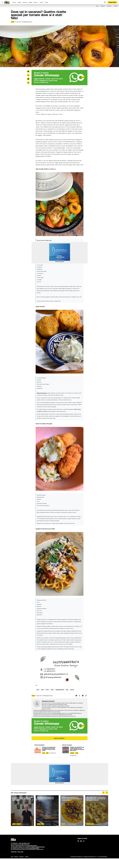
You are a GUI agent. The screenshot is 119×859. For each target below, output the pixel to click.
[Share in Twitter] (28, 75)
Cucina (12, 21)
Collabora (115, 6)
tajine (67, 689)
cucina (37, 689)
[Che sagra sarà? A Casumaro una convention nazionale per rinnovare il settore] (96, 810)
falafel (42, 689)
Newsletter (109, 6)
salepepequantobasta (60, 689)
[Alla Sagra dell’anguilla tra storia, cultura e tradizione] (47, 810)
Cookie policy (14, 851)
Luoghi (76, 752)
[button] (2, 2)
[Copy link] (28, 82)
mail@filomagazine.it (40, 846)
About (97, 6)
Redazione (103, 6)
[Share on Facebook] (28, 71)
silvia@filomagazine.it (32, 845)
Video (47, 752)
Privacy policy (20, 851)
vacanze (72, 689)
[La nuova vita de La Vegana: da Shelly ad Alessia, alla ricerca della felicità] (22, 810)
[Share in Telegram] (28, 79)
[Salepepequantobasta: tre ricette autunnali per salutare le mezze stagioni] (71, 810)
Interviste (18, 824)
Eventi (44, 752)
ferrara (47, 689)
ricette (52, 689)
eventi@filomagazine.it (34, 848)
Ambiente (72, 752)
